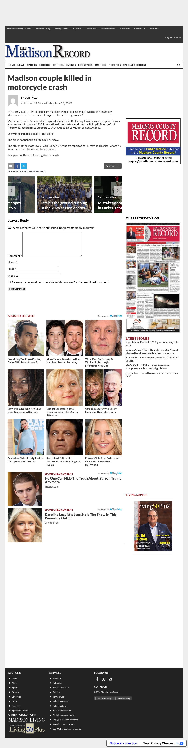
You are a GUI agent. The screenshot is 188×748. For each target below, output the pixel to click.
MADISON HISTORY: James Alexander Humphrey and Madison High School (148, 367)
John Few (31, 97)
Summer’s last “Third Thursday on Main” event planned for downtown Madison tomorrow (152, 351)
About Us (57, 678)
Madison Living (43, 28)
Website (13, 275)
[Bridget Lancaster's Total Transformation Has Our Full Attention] (64, 387)
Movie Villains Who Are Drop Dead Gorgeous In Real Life (24, 410)
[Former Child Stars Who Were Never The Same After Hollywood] (103, 437)
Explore (77, 28)
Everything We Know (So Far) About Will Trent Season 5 (24, 361)
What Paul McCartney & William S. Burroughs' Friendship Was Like (99, 362)
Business (101, 65)
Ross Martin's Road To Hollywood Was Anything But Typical (63, 461)
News (21, 65)
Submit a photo (59, 706)
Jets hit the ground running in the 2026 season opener (64, 205)
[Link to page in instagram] (110, 679)
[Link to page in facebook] (17, 166)
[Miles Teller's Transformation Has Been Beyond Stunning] (64, 338)
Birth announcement (62, 710)
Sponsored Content (20, 710)
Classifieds (91, 28)
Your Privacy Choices (158, 743)
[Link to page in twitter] (24, 166)
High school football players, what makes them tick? (152, 374)
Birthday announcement (63, 715)
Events (71, 65)
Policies (56, 692)
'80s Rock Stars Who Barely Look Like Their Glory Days (101, 410)
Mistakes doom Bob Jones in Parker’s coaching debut (120, 205)
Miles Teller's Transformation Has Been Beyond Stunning (63, 361)
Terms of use (58, 697)
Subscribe (57, 683)
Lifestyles (85, 65)
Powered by (104, 473)
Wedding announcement (64, 724)
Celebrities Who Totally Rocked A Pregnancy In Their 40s (26, 460)
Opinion (58, 65)
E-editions (125, 28)
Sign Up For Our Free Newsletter (67, 729)
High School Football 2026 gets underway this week (152, 344)
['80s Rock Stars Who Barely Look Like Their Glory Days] (103, 387)
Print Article (113, 166)
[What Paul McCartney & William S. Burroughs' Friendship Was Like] (103, 338)
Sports (32, 65)
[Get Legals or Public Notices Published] (153, 163)
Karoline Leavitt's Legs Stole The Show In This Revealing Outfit (80, 518)
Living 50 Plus (61, 28)
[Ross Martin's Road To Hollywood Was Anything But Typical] (64, 437)
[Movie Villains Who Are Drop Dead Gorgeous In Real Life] (26, 387)
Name (12, 262)
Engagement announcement (65, 719)
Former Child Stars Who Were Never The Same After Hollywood (102, 461)
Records (115, 65)
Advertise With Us (61, 687)
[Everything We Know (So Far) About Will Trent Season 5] (26, 338)
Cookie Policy (123, 698)
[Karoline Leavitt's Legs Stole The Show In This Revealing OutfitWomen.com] (25, 525)
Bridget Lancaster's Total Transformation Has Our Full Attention (62, 412)
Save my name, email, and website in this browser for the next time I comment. (60, 282)
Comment (15, 255)
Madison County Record (19, 28)
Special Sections (135, 65)
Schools (45, 65)
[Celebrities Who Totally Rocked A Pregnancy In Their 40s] (26, 437)
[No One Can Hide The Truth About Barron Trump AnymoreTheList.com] (25, 489)
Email (12, 268)
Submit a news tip (60, 701)
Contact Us (139, 28)
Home (11, 65)
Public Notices (108, 28)
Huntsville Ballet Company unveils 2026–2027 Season (152, 359)
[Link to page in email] (11, 166)
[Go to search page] (178, 65)
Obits (14, 701)
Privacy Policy (104, 698)
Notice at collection (123, 743)
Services (154, 28)
